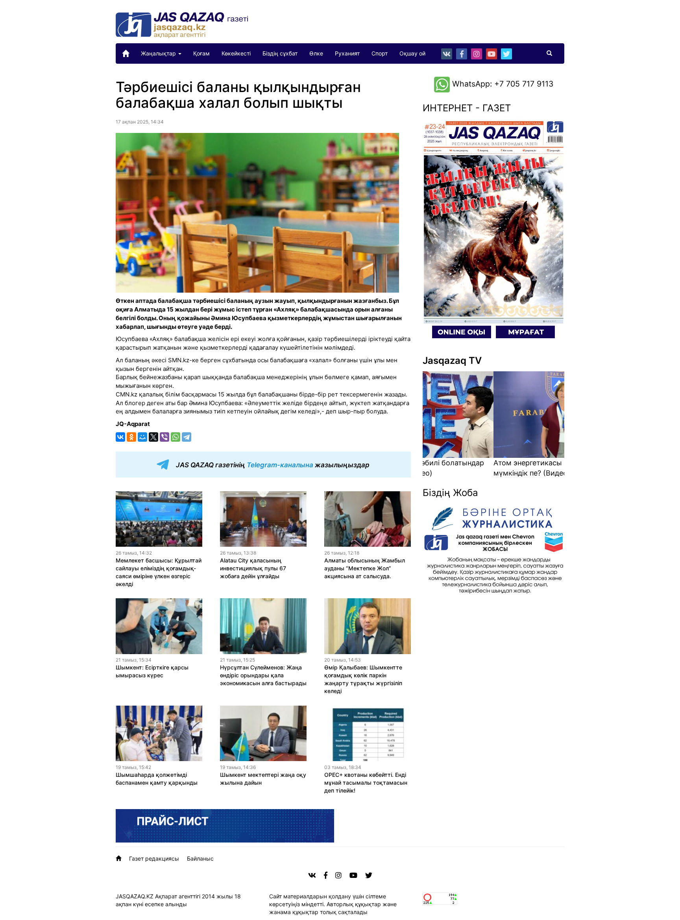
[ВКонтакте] (120, 437)
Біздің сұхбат (280, 53)
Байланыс (200, 858)
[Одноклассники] (131, 437)
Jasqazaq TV (452, 360)
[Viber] (164, 437)
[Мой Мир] (142, 437)
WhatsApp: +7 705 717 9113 (501, 83)
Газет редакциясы (154, 858)
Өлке (316, 53)
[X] (153, 437)
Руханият (347, 53)
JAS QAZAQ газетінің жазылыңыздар (272, 465)
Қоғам (201, 53)
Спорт (379, 53)
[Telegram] (186, 437)
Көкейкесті (236, 53)
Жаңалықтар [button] (159, 53)
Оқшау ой (412, 53)
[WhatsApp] (175, 437)
